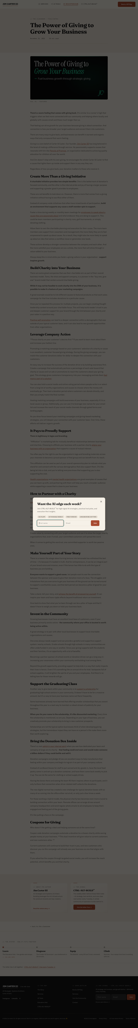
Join (95, 523)
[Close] (101, 501)
